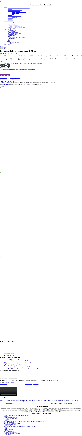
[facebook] (3, 48)
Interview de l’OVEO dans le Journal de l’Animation (13, 359)
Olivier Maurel (26, 401)
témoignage (6, 84)
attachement (12, 400)
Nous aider (10, 19)
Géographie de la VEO (12, 30)
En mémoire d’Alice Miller (9, 382)
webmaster (59, 409)
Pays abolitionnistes (11, 31)
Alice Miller (8, 400)
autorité (15, 400)
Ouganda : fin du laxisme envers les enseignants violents (25, 69)
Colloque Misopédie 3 (9, 353)
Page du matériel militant (4, 82)
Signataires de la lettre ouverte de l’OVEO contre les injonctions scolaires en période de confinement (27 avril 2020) (24, 421)
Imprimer (3, 65)
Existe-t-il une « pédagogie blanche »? (31, 384)
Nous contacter (10, 20)
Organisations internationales (13, 32)
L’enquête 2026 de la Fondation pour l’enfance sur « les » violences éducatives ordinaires (19, 363)
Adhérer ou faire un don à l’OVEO (14, 11)
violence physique (25, 403)
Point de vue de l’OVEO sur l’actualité (14, 16)
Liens (9, 40)
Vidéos (9, 39)
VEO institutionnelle (11, 35)
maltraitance (12, 402)
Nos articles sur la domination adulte (14, 42)
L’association (10, 9)
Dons (13, 14)
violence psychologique (33, 403)
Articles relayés (10, 43)
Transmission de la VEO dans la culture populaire (16, 27)
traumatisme (9, 403)
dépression (68, 400)
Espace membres (7, 44)
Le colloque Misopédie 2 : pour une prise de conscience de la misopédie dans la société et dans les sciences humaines (24, 368)
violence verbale (47, 403)
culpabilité (37, 400)
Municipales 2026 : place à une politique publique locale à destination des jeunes (18, 365)
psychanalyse (49, 401)
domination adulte (47, 400)
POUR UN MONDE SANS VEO (10, 29)
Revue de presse (14, 17)
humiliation (2, 401)
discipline (40, 400)
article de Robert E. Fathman (9, 63)
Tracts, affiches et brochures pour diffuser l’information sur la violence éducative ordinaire (19, 426)
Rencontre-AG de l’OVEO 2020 (10, 424)
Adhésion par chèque (15, 13)
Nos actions (10, 15)
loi (7, 402)
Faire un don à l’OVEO (8, 416)
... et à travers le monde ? (11, 53)
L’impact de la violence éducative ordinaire (15, 26)
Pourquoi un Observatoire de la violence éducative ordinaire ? (19, 8)
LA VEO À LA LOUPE (8, 21)
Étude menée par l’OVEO (12, 23)
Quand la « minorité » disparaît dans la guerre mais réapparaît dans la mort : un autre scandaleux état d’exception (23, 367)
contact (37, 409)
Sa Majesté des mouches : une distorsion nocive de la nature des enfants (16, 360)
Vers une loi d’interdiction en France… (14, 33)
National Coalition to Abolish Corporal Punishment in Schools (31, 63)
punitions (54, 401)
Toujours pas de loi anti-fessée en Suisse (8, 69)
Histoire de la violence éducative (13, 25)
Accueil (1, 46)
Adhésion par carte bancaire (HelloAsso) (19, 12)
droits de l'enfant (63, 400)
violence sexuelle (40, 403)
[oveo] (0, 1)
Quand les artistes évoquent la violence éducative (16, 37)
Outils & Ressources (11, 38)
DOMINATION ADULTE (8, 41)
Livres (9, 36)
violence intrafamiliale (17, 403)
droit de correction (55, 400)
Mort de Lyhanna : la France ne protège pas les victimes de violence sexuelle (17, 362)
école (8, 67)
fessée (75, 400)
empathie (72, 400)
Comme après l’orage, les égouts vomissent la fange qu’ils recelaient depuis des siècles (19, 361)
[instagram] (3, 47)
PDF (8, 65)
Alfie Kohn (4, 400)
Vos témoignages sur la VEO (13, 24)
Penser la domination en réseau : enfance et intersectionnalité (49, 373)
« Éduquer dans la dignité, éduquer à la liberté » (12, 364)
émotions (77, 403)
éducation (74, 403)
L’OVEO (5, 7)
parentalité (32, 401)
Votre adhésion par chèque (8, 429)
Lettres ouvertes (10, 18)
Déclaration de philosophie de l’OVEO (15, 10)
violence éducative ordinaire (59, 403)
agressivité (1, 400)
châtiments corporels (3, 67)
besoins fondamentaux (20, 400)
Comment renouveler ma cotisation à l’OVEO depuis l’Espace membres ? (17, 415)
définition (27, 84)
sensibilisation (66, 402)
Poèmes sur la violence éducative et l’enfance (12, 423)
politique (40, 401)
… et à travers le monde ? (12, 34)
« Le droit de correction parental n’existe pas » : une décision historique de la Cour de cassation (20, 366)
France (77, 400)
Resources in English (11, 28)
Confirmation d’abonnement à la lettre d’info (12, 433)
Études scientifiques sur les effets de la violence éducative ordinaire (19, 22)
